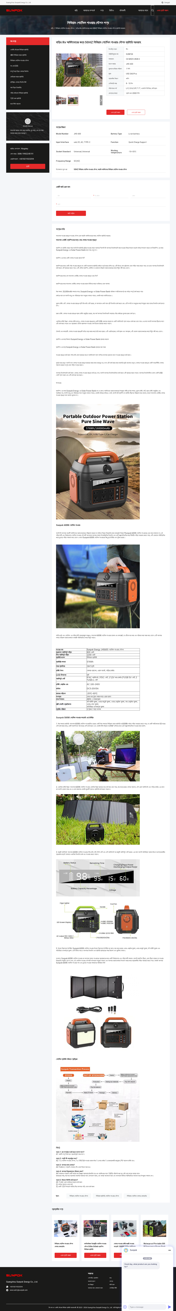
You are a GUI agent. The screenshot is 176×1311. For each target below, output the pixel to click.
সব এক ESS (14, 66)
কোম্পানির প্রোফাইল (93, 1278)
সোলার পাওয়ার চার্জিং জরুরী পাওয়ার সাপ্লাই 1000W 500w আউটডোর (125, 1245)
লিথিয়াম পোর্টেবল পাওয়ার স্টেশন (65, 28)
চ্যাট (27, 166)
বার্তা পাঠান (71, 213)
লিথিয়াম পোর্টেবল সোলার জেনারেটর (137, 1196)
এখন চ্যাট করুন (115, 112)
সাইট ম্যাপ (112, 1284)
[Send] (169, 1307)
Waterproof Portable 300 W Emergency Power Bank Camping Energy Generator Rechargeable (154, 1247)
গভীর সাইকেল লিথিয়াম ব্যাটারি (19, 93)
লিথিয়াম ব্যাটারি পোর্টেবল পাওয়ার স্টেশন (107, 1196)
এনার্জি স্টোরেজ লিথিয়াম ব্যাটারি (19, 50)
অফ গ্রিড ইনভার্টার (15, 87)
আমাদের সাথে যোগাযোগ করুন (95, 1288)
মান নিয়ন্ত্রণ (91, 1284)
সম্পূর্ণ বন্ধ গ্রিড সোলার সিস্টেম (19, 71)
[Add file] (125, 1307)
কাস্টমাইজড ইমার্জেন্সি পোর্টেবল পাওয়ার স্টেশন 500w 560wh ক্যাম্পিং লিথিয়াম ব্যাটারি (95, 1246)
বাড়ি (52, 28)
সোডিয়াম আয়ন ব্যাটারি (16, 77)
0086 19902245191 (25, 154)
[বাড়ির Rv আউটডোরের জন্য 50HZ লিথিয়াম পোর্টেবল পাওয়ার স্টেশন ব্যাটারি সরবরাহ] (79, 70)
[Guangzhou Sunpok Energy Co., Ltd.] (14, 10)
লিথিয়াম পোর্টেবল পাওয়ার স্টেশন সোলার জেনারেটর (64, 1245)
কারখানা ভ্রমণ (91, 1281)
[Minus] (169, 1250)
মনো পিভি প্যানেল (15, 104)
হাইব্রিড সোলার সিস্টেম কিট (18, 82)
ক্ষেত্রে (111, 1281)
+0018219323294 (26, 159)
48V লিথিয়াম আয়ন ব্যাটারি (18, 55)
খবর (110, 1278)
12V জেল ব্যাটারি (15, 98)
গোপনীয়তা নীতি (113, 1288)
